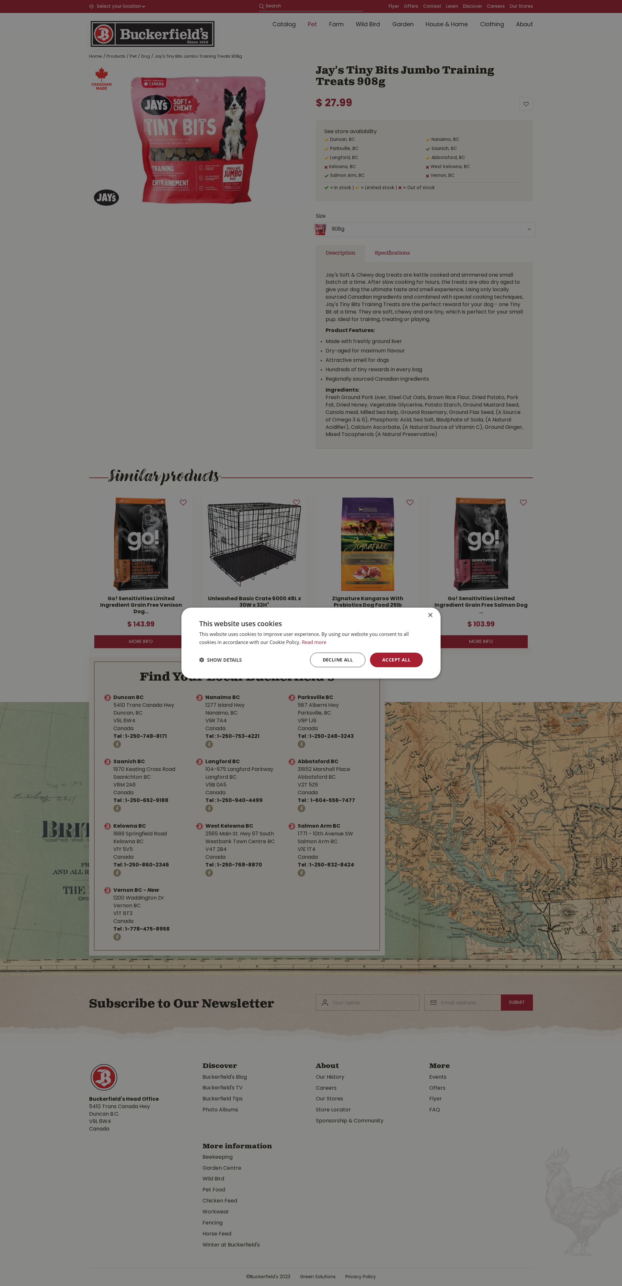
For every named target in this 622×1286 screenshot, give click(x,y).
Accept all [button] (396, 660)
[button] (220, 659)
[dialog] (311, 643)
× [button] (430, 615)
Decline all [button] (338, 660)
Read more (314, 642)
